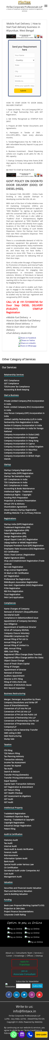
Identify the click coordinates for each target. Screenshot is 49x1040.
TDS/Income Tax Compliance (17, 386)
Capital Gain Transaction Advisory (19, 784)
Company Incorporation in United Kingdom (23, 446)
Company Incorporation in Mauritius (20, 449)
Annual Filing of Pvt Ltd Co (16, 639)
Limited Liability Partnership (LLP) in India (23, 419)
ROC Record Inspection (14, 688)
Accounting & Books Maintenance (19, 488)
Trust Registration (12, 594)
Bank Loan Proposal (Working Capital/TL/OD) (24, 905)
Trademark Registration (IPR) (17, 527)
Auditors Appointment (14, 675)
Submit (23, 90)
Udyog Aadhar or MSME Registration (20, 542)
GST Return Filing (12, 790)
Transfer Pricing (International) (18, 777)
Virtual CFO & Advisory (14, 503)
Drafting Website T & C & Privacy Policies (22, 513)
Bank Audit (9, 861)
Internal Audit (10, 846)
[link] (30, 955)
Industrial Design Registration (17, 825)
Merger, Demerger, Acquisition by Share (22, 699)
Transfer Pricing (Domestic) (16, 774)
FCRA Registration (12, 588)
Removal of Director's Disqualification (21, 611)
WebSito (38, 1022)
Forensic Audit (10, 852)
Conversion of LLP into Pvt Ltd (17, 708)
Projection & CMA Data (14, 908)
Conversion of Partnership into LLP (20, 717)
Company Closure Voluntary (16, 633)
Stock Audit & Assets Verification (18, 849)
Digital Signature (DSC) (14, 557)
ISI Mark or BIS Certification (16, 573)
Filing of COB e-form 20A (15, 682)
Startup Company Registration (18, 470)
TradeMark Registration (15, 813)
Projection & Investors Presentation (20, 500)
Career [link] (9, 955)
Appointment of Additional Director (20, 627)
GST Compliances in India (15, 479)
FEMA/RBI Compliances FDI (16, 636)
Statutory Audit (11, 840)
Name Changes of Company (16, 608)
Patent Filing (9, 828)
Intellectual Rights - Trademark (18, 491)
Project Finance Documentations (18, 911)
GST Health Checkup (13, 793)
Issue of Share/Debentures (16, 705)
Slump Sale (9, 739)
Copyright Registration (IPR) (16, 530)
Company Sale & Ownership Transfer (21, 729)
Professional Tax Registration (17, 579)
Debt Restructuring (13, 736)
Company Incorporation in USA (18, 452)
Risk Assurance (11, 855)
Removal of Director (13, 672)
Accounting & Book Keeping (16, 389)
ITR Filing (8, 750)
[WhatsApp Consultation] (13, 1034)
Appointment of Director (15, 669)
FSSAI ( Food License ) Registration (19, 554)
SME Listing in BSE (12, 733)
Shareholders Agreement (15, 506)
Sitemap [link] (39, 955)
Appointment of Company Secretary (20, 621)
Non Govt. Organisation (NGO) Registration (23, 585)
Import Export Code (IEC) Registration (21, 539)
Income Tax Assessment (15, 762)
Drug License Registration (15, 570)
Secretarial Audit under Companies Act (22, 870)
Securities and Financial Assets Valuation (22, 888)
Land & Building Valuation (16, 894)
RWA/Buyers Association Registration (21, 582)
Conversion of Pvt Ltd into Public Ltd (20, 714)
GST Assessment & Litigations (17, 796)
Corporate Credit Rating (15, 914)
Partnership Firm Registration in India (21, 422)
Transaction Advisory (13, 759)
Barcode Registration (13, 567)
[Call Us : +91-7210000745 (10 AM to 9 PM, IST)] (30, 1034)
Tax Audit (8, 768)
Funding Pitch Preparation (16, 497)
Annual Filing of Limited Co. (16, 645)
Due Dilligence (10, 624)
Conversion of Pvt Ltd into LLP (17, 711)
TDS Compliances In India (15, 482)
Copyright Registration (14, 822)
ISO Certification (11, 551)
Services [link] (38, 953)
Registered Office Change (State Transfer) (23, 654)
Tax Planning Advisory (14, 756)
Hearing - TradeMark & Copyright (19, 819)
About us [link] (10, 953)
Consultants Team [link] (24, 953)
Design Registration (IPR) (15, 536)
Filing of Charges (11, 666)
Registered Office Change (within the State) (23, 657)
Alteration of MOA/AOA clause (17, 685)
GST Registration (11, 576)
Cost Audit (8, 873)
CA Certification (11, 867)
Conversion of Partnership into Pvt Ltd (21, 720)
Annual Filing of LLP (13, 642)
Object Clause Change (14, 660)
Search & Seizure (12, 771)
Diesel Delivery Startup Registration (20, 510)
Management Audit (13, 876)
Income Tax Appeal (12, 765)
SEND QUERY (41, 1034)
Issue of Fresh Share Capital (17, 663)
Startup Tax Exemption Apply (17, 476)
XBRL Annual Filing (12, 648)
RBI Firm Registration (13, 591)
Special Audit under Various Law (19, 864)
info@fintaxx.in (24, 1011)
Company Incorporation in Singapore (21, 437)
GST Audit (8, 799)
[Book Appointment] (21, 1034)
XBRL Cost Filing (11, 651)
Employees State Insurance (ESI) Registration (24, 548)
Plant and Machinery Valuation (18, 891)
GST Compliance (11, 383)
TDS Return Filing (12, 753)
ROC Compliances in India (16, 485)
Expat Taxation (10, 781)
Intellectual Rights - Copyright (17, 494)
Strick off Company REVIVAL (16, 630)
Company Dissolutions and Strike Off (21, 702)
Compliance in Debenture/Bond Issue (21, 617)
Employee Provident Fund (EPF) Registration (24, 545)
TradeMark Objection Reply (16, 816)
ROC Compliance (11, 380)
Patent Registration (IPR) (15, 533)
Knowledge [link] (19, 955)
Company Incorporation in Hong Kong (21, 440)
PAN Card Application (14, 597)
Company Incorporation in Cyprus (19, 443)
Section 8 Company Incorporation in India (23, 425)
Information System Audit (15, 858)
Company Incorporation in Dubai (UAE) (21, 434)
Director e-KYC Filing (13, 679)
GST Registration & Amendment (18, 787)
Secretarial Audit (11, 614)
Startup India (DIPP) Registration (18, 473)
